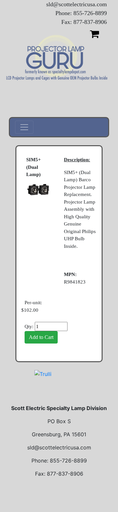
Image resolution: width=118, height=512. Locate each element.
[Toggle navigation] (24, 127)
